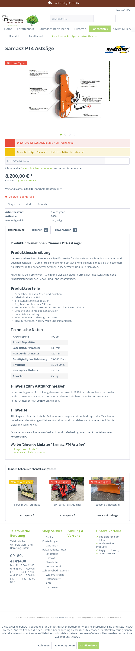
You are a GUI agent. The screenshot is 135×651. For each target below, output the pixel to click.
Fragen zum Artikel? (25, 449)
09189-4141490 (18, 558)
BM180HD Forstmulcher (67, 504)
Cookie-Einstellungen (50, 539)
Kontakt (50, 558)
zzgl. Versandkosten (26, 180)
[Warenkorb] (129, 18)
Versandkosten (61, 617)
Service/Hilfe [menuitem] (123, 10)
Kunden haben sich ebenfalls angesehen (32, 469)
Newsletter (52, 562)
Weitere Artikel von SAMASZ (30, 452)
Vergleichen (15, 204)
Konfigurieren (88, 645)
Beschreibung (16, 229)
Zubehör (39, 229)
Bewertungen (65, 229)
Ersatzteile (51, 553)
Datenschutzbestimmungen (37, 168)
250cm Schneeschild (108, 504)
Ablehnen (44, 645)
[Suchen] (90, 18)
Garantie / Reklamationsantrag (53, 547)
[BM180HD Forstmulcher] (67, 489)
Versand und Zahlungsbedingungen (53, 568)
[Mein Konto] (120, 18)
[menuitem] (72, 18)
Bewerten (43, 204)
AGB (48, 583)
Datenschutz (53, 579)
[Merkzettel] (112, 18)
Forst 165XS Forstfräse (27, 504)
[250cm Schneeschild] (107, 489)
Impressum (52, 587)
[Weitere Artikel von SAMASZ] (117, 52)
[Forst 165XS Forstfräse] (27, 489)
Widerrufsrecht (54, 574)
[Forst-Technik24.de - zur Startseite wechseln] (20, 22)
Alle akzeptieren (65, 645)
